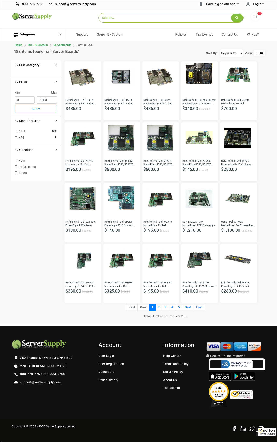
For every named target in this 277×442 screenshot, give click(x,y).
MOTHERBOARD (38, 44)
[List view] (258, 53)
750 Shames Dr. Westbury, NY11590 (46, 358)
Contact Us (230, 34)
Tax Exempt (204, 34)
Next (188, 307)
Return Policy (173, 372)
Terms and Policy (176, 364)
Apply (36, 109)
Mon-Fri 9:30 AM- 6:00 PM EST (42, 366)
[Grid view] (261, 53)
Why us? (253, 34)
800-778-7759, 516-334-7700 (42, 374)
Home (18, 44)
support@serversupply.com (75, 4)
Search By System (110, 34)
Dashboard (106, 372)
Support (82, 34)
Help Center (172, 356)
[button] (266, 432)
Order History (108, 380)
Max (54, 92)
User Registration (111, 364)
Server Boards (62, 44)
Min (17, 92)
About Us (170, 380)
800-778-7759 (32, 4)
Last (199, 307)
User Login (106, 356)
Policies (181, 34)
